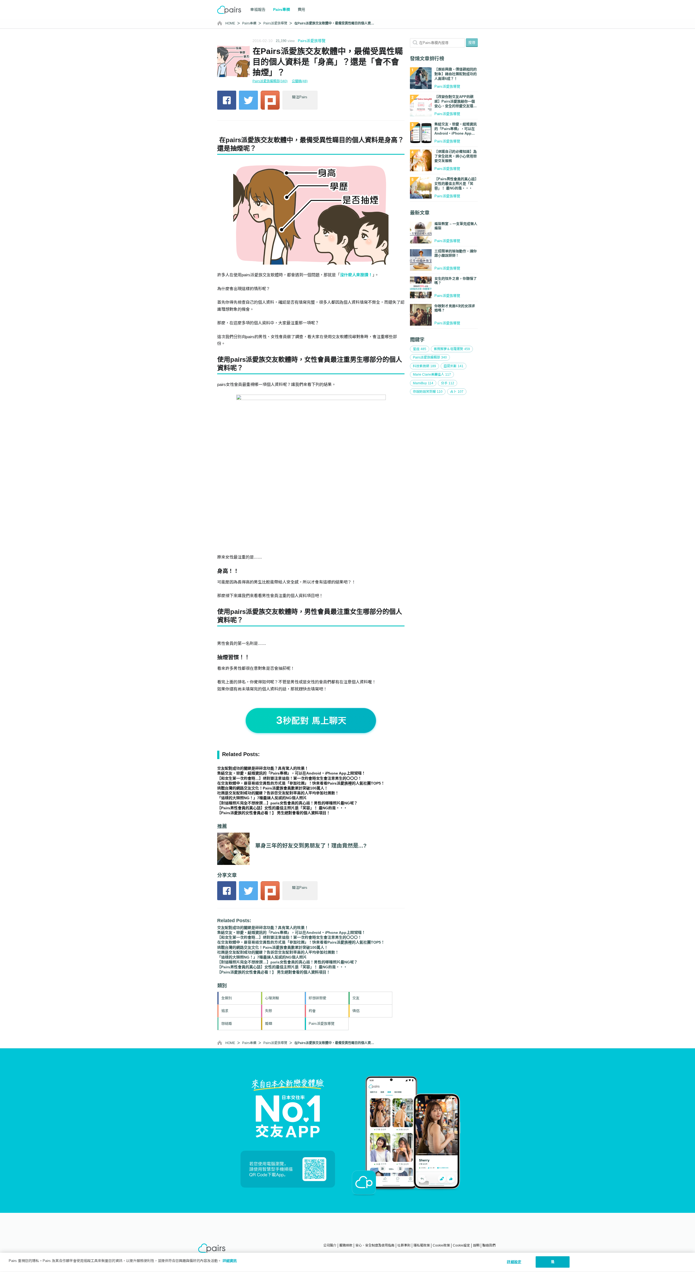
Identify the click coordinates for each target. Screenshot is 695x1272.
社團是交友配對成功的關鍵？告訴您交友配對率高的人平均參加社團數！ (278, 793)
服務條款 (345, 1245)
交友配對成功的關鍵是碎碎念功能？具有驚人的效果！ (262, 768)
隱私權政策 (421, 1245)
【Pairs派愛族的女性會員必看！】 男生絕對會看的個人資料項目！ (273, 813)
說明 (476, 1245)
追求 (224, 1011)
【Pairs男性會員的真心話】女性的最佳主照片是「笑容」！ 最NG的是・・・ (282, 808)
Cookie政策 (441, 1245)
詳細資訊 (230, 1261)
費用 (301, 9)
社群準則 (403, 1245)
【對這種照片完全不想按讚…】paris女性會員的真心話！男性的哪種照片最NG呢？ (287, 803)
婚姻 (268, 1024)
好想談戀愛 (317, 998)
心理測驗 (272, 998)
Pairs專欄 (249, 23)
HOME (230, 23)
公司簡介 (329, 1245)
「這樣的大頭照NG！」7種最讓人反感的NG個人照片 (262, 798)
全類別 (226, 998)
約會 (312, 1011)
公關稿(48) (300, 81)
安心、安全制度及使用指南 (374, 1245)
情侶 (355, 1011)
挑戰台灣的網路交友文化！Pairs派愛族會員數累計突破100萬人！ (272, 788)
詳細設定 (514, 1262)
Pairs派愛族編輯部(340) (270, 81)
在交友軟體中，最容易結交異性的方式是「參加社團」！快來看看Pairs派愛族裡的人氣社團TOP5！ (301, 783)
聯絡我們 (488, 1245)
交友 (355, 998)
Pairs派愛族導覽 (275, 23)
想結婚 (226, 1024)
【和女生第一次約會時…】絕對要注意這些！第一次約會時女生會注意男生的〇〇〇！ (289, 778)
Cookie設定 (461, 1245)
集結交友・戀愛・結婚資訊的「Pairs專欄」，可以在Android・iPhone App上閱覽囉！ (291, 773)
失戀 (268, 1011)
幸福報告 (258, 9)
